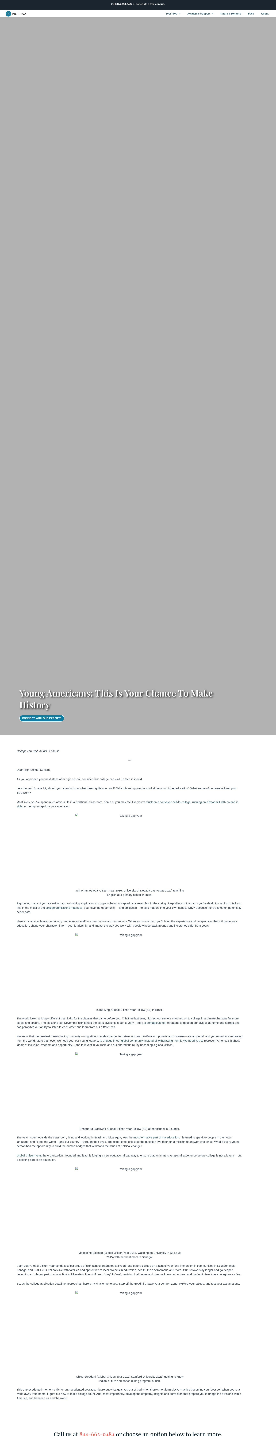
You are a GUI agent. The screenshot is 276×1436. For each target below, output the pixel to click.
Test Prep (171, 13)
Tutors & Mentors (230, 13)
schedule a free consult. (150, 4)
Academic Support (198, 13)
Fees (251, 13)
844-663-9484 (124, 4)
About (264, 13)
